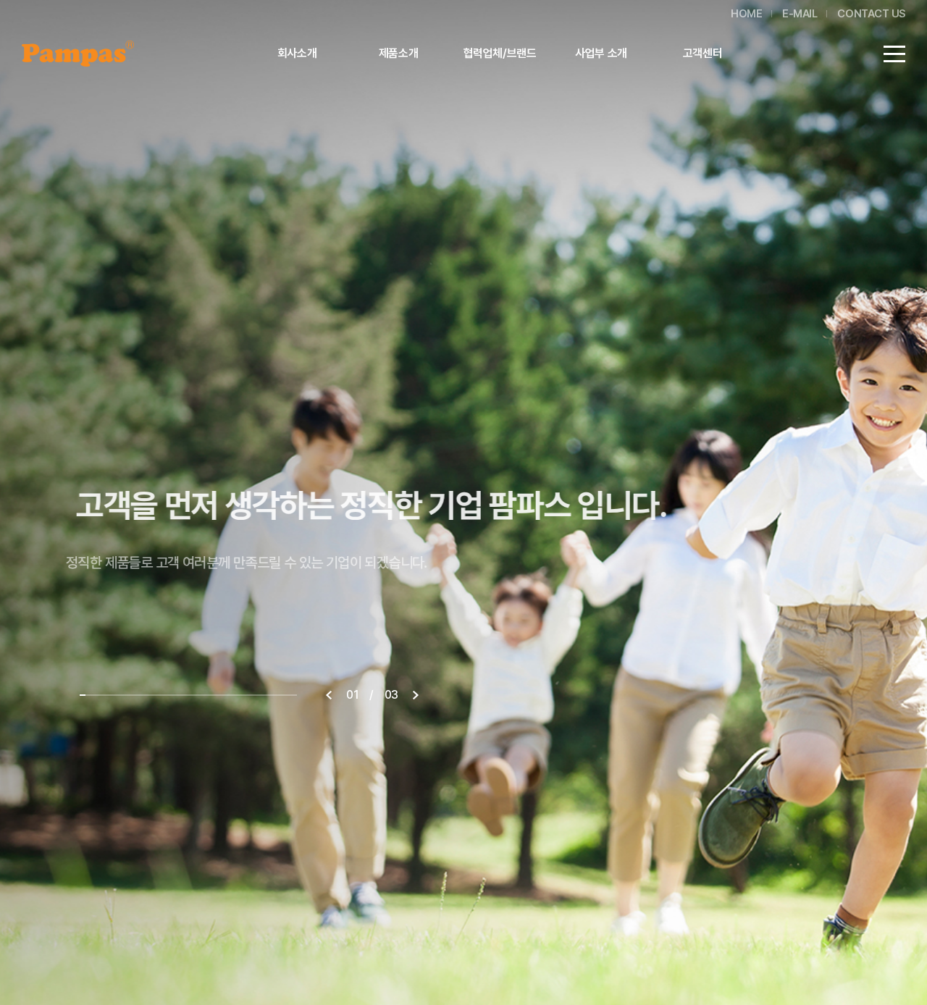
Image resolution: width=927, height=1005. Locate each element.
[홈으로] (78, 49)
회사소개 (296, 53)
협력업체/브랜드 (500, 53)
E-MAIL (799, 13)
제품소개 (398, 53)
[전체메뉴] (894, 54)
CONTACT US (871, 13)
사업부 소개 (600, 53)
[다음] (416, 695)
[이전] (329, 695)
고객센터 (702, 53)
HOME (746, 13)
